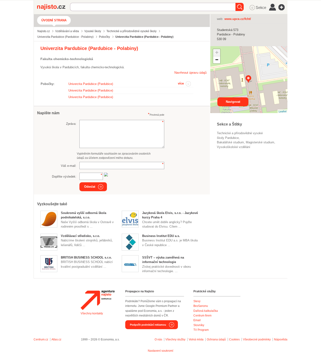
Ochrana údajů (216, 339)
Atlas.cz (56, 339)
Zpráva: (71, 124)
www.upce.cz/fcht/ (237, 19)
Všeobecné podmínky (257, 339)
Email (197, 320)
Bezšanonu (200, 306)
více (181, 83)
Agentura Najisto (97, 300)
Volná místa (196, 339)
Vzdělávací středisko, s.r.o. (80, 236)
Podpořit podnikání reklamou (148, 324)
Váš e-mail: (68, 166)
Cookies (234, 339)
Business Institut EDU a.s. (161, 236)
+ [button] (216, 52)
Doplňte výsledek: (64, 176)
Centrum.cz (41, 339)
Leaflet (282, 111)
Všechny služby (175, 339)
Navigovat (233, 101)
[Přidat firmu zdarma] (283, 7)
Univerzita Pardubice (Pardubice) (90, 84)
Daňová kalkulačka (205, 310)
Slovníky (198, 325)
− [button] (216, 60)
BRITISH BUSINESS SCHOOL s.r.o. (86, 257)
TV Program (201, 330)
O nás (158, 339)
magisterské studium (260, 142)
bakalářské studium (230, 142)
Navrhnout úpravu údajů (190, 72)
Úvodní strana (54, 20)
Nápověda (280, 339)
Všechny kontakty (92, 313)
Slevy (196, 301)
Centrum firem (202, 315)
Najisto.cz (53, 7)
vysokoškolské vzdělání (233, 147)
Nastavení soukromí (160, 350)
